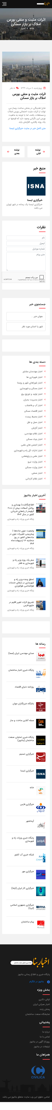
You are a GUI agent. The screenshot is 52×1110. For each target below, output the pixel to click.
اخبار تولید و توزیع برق (31, 394)
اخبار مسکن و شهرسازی (31, 388)
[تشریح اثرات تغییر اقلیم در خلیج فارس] (40, 605)
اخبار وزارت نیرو (35, 462)
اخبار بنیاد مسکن (34, 439)
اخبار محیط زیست (33, 416)
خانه (32, 28)
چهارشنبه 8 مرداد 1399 (31, 88)
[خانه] (40, 790)
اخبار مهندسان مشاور (32, 371)
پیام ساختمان (27, 922)
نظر (12, 88)
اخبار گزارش (36, 428)
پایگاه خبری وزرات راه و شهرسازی (20, 519)
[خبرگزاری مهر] (40, 874)
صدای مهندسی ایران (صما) (21, 653)
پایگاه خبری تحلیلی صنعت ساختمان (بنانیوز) (21, 738)
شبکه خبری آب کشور (24, 854)
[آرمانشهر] (40, 824)
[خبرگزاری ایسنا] (40, 774)
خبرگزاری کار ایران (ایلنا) (22, 888)
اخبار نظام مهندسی (33, 433)
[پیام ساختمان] (40, 925)
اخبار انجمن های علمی (31, 445)
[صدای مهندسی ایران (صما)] (40, 656)
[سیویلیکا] (38, 1072)
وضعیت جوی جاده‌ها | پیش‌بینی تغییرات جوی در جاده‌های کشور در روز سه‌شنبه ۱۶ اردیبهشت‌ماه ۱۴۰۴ (22, 537)
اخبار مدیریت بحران (33, 400)
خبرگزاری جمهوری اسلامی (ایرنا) (22, 906)
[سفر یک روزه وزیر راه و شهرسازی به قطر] (40, 563)
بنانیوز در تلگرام (36, 981)
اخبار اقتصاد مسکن (33, 411)
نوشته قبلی (38, 151)
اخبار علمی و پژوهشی (32, 456)
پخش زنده (45, 1009)
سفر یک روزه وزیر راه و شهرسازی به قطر (23, 561)
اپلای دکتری (44, 999)
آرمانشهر (30, 821)
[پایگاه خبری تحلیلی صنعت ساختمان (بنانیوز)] (40, 740)
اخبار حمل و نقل (34, 422)
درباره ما (46, 1032)
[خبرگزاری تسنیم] (40, 757)
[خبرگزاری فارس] (40, 807)
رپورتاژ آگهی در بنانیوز (40, 1041)
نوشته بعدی (16, 151)
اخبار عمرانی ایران (41, 1004)
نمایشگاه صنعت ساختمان (37, 1014)
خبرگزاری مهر (28, 871)
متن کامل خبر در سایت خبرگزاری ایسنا (27, 128)
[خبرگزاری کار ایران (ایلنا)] (40, 891)
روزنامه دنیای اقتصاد (24, 687)
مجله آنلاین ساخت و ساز (22, 720)
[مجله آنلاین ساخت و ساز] (40, 723)
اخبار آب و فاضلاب (33, 405)
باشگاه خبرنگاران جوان (23, 703)
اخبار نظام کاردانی (34, 479)
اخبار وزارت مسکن (33, 467)
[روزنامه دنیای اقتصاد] (40, 690)
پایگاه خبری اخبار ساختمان (21, 670)
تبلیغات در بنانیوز (42, 1046)
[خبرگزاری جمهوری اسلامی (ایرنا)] (40, 908)
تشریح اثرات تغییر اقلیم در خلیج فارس (21, 603)
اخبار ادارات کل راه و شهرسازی (28, 450)
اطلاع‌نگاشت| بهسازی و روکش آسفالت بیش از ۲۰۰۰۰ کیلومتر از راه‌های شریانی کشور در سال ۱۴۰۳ (21, 509)
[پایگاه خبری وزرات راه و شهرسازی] (40, 841)
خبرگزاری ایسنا (27, 771)
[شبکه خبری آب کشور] (40, 857)
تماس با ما (45, 1037)
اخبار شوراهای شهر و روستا (29, 383)
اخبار (23, 28)
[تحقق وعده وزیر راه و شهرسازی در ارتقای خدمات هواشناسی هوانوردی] (40, 582)
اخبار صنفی (37, 473)
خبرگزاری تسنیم (26, 754)
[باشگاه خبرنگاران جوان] (40, 706)
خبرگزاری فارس (27, 804)
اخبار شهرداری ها (34, 377)
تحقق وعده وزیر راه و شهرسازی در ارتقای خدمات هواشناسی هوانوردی (21, 583)
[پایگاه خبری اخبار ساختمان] (40, 673)
